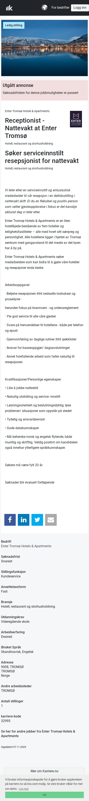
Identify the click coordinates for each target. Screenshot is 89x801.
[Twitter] (37, 520)
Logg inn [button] (79, 8)
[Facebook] (10, 520)
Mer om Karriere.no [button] (44, 771)
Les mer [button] (24, 788)
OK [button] (44, 794)
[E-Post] (51, 520)
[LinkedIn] (23, 520)
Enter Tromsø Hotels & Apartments (26, 546)
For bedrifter (60, 8)
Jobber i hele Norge (26, 8)
